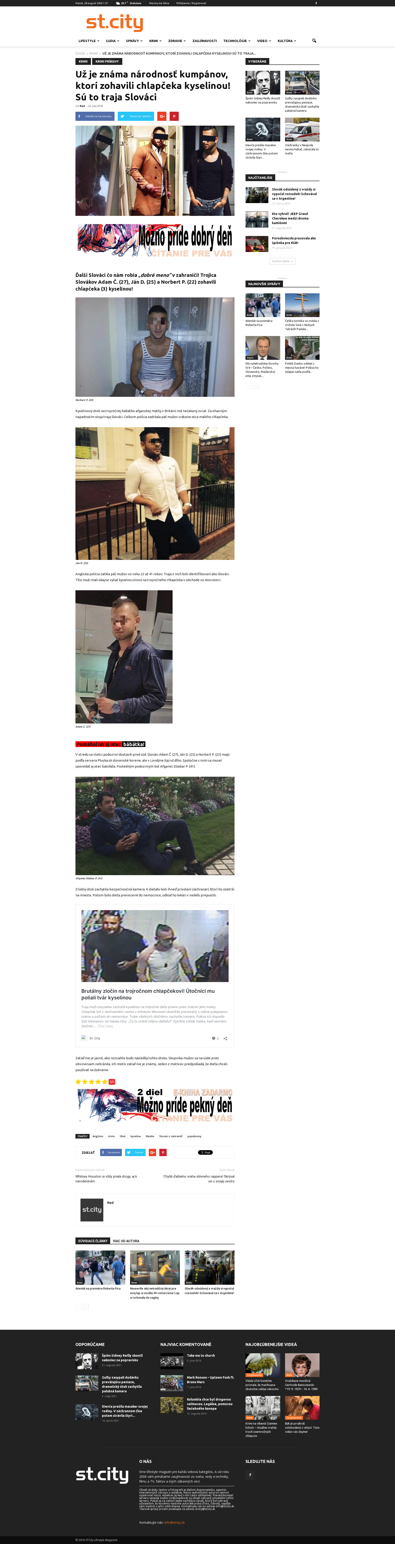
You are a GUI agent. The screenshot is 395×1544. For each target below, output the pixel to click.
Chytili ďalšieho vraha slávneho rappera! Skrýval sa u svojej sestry (199, 1178)
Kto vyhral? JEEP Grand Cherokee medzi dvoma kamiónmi (290, 218)
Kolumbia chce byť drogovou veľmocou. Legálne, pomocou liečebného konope (209, 1404)
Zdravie (175, 41)
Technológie (235, 41)
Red (82, 106)
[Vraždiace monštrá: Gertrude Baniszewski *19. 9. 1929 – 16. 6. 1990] (302, 1365)
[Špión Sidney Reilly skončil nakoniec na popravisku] (263, 83)
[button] (314, 40)
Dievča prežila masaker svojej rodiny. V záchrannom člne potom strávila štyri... (125, 1411)
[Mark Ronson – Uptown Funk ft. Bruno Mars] (171, 1383)
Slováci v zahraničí (170, 1136)
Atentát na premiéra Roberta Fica (97, 1288)
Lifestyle (87, 41)
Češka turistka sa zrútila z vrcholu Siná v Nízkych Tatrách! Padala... (302, 325)
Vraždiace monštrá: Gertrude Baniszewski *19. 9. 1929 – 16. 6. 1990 (301, 1384)
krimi (111, 1136)
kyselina (136, 1136)
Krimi (153, 41)
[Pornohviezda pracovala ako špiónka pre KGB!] (257, 244)
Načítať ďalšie (281, 261)
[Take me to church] (171, 1361)
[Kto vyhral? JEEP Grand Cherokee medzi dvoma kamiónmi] (257, 220)
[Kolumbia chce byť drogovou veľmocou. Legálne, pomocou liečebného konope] (171, 1405)
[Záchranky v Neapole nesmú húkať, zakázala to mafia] (302, 129)
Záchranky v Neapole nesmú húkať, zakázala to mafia (302, 149)
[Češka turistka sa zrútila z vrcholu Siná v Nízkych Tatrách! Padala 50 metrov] (302, 305)
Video (262, 41)
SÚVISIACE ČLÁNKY (92, 1241)
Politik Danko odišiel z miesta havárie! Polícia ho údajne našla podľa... (302, 367)
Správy (132, 41)
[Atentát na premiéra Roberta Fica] (100, 1267)
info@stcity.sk (174, 1522)
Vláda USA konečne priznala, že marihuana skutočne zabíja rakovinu (262, 1384)
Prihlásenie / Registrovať (191, 3)
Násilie (150, 1136)
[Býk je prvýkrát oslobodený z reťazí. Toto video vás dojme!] (302, 1408)
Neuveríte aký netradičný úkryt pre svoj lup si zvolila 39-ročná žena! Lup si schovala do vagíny (154, 1293)
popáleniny (194, 1136)
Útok (122, 1136)
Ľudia (111, 41)
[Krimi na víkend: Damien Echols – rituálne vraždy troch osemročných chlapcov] (263, 1408)
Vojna (250, 357)
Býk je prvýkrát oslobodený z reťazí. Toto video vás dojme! (302, 1427)
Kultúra (285, 41)
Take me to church (201, 1355)
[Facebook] (316, 3)
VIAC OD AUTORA (126, 1241)
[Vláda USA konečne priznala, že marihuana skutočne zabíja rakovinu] (263, 1365)
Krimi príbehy (107, 61)
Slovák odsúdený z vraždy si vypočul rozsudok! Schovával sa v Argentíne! (294, 194)
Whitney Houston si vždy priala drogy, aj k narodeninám (106, 1178)
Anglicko (98, 1136)
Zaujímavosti (204, 41)
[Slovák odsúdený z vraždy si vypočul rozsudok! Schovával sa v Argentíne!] (210, 1267)
